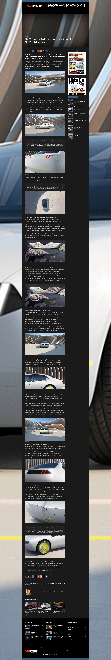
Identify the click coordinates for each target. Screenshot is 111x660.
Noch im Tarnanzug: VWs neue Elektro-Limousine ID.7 (32, 584)
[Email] (44, 51)
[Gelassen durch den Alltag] (70, 123)
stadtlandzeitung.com (71, 0)
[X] (36, 51)
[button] (85, 12)
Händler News (75, 12)
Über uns (65, 0)
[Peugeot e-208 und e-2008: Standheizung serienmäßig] (49, 638)
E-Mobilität (42, 12)
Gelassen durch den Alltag (80, 120)
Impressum (61, 0)
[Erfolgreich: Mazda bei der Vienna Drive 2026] (49, 633)
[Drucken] (46, 51)
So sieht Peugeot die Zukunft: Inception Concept (55, 583)
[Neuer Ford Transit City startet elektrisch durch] (44, 606)
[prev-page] (25, 615)
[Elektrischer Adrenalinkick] (70, 116)
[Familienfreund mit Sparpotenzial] (70, 136)
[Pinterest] (38, 51)
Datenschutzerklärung (55, 0)
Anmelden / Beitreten (44, 0)
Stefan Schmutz (29, 45)
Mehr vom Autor (36, 599)
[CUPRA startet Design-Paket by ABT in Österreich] (58, 606)
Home (50, 0)
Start (25, 15)
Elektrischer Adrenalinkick (79, 113)
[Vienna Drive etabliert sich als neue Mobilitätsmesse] (49, 627)
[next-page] (27, 615)
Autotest (35, 12)
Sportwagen (59, 12)
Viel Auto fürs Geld (78, 127)
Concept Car (50, 12)
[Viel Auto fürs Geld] (70, 129)
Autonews (27, 12)
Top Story (66, 12)
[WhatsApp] (41, 51)
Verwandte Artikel (28, 599)
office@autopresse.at (53, 654)
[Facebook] (33, 51)
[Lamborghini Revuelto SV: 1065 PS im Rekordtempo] (31, 606)
